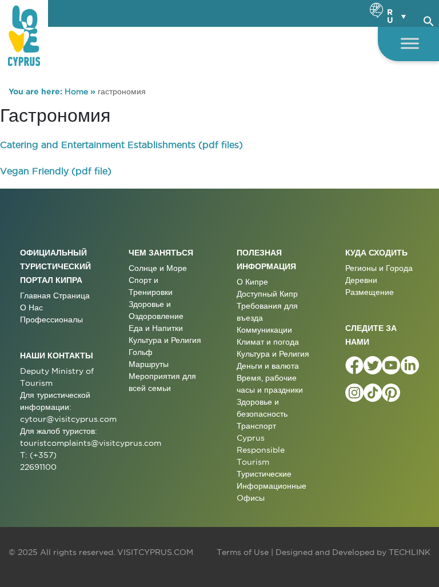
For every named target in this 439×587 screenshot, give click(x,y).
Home (76, 91)
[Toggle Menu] (410, 43)
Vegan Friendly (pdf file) (55, 171)
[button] (428, 19)
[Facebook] (354, 365)
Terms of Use (243, 552)
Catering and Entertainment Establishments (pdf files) (121, 144)
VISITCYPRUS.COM (155, 552)
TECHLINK (409, 552)
